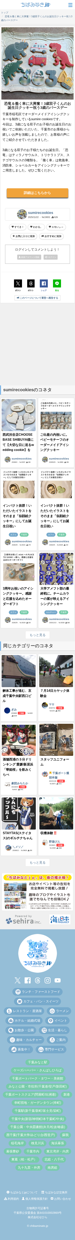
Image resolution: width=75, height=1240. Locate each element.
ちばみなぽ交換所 (55, 1192)
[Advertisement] (37, 343)
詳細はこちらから (37, 193)
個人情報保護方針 (36, 1198)
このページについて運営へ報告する (38, 297)
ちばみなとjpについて (23, 1192)
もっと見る (38, 635)
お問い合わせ (62, 1198)
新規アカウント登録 (30, 257)
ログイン (51, 257)
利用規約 (13, 1198)
